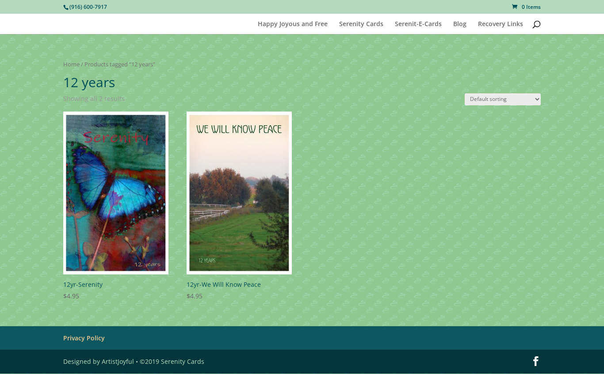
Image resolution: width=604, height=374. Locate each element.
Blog (459, 24)
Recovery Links (500, 24)
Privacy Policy (84, 338)
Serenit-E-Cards (418, 24)
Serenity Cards (361, 24)
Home (71, 64)
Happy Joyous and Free (293, 24)
